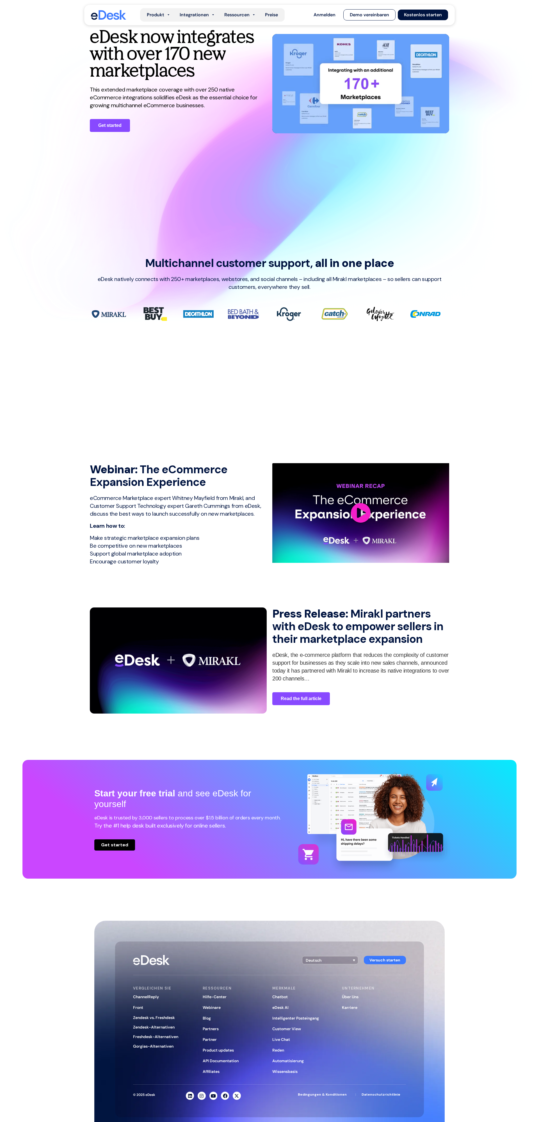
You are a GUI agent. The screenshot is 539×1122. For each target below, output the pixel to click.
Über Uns (350, 996)
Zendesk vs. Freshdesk (154, 1017)
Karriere (349, 1007)
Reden (278, 1050)
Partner (210, 1039)
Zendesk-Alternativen (154, 1027)
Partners (211, 1028)
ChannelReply (146, 996)
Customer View (286, 1028)
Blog (207, 1018)
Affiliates (211, 1071)
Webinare (212, 1007)
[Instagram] (202, 1096)
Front (138, 1007)
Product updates (218, 1050)
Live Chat (281, 1039)
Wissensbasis (285, 1071)
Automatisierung (288, 1060)
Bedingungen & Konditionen (322, 1094)
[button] (324, 15)
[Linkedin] (190, 1096)
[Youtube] (213, 1096)
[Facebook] (225, 1096)
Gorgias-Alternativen (153, 1046)
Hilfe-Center (215, 996)
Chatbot (280, 996)
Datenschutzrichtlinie (381, 1094)
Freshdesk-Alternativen (155, 1036)
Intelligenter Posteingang (295, 1018)
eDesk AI (280, 1007)
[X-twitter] (237, 1096)
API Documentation (221, 1060)
